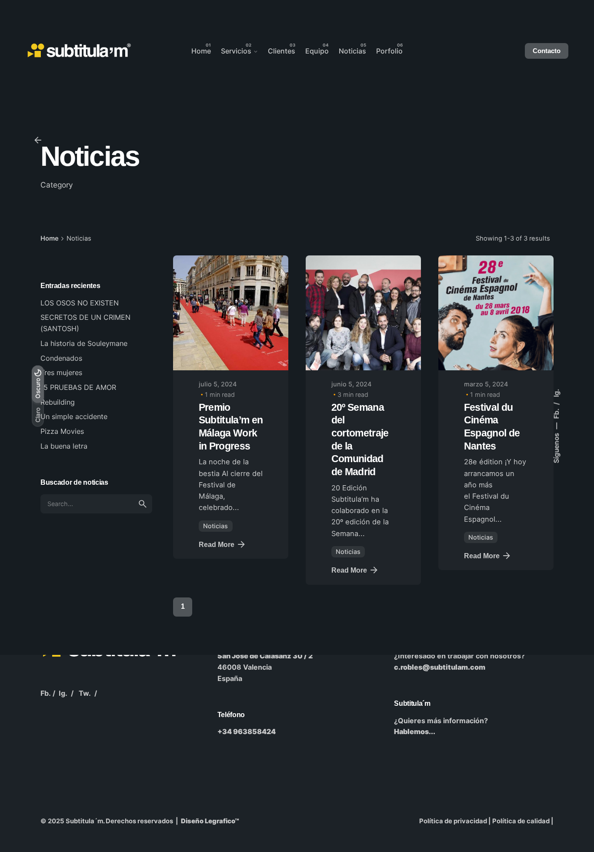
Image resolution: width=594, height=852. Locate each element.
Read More (216, 544)
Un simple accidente (73, 416)
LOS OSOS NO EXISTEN (79, 303)
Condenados (61, 358)
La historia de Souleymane (83, 343)
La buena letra (63, 446)
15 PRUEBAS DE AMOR (78, 387)
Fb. (556, 413)
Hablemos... (414, 731)
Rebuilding (57, 402)
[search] (142, 503)
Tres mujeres (61, 372)
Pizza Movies (62, 431)
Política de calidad (521, 821)
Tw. (85, 693)
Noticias (215, 526)
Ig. (556, 393)
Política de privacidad (453, 821)
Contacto (547, 50)
